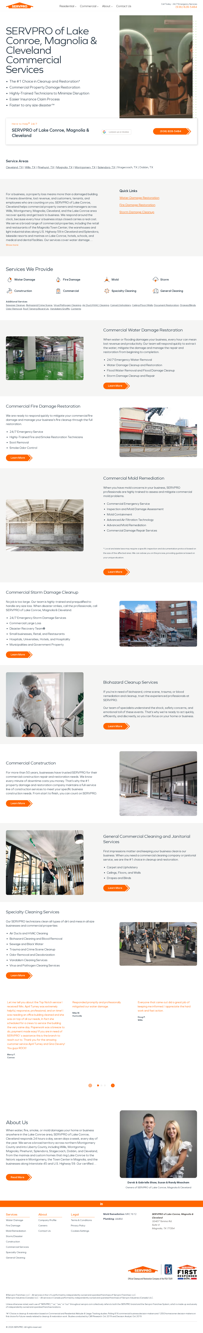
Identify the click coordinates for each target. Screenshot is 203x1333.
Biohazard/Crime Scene (39, 305)
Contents (76, 308)
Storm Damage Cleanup (136, 212)
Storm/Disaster (14, 1236)
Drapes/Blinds (188, 305)
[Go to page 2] (101, 1085)
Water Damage (14, 1220)
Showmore (12, 245)
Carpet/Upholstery (120, 305)
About (106, 6)
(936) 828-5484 (186, 7)
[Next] (112, 1085)
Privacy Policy (78, 1225)
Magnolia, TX (64, 167)
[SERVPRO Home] (19, 5)
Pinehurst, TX (46, 167)
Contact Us (123, 6)
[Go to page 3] (105, 1085)
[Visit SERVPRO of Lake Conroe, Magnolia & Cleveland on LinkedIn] (101, 1204)
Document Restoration (166, 305)
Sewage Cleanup (15, 305)
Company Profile (47, 1220)
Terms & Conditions (81, 1220)
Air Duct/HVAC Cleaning (95, 305)
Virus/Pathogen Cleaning (67, 305)
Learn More (115, 385)
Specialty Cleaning (16, 1252)
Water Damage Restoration (139, 198)
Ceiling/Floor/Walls (142, 305)
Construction (13, 1241)
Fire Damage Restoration (137, 205)
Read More (17, 1177)
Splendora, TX (106, 167)
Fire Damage (13, 1225)
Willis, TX (30, 167)
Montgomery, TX (85, 167)
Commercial (88, 6)
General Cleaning (15, 1257)
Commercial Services (17, 1247)
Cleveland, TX (14, 167)
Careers (42, 1225)
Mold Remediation (16, 1230)
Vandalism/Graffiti (60, 308)
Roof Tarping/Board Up (36, 308)
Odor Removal (14, 308)
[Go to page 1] (98, 1085)
